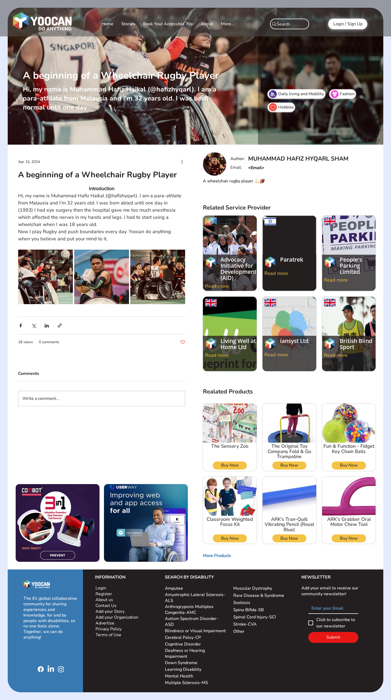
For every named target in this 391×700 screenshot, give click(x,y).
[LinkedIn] (51, 669)
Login (100, 588)
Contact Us (106, 606)
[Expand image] (45, 277)
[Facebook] (41, 669)
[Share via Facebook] (20, 325)
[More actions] (182, 162)
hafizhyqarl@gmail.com (270, 168)
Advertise (104, 623)
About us (104, 600)
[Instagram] (61, 669)
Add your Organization (116, 617)
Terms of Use (108, 635)
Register (103, 594)
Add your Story (110, 611)
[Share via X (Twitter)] (33, 325)
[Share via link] (59, 325)
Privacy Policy (109, 629)
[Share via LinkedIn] (46, 325)
